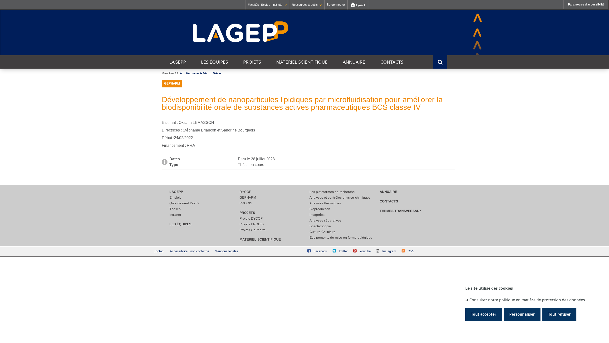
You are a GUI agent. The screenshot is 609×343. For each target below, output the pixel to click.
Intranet (175, 215)
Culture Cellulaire (322, 232)
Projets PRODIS (252, 224)
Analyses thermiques (325, 203)
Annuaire (354, 62)
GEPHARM (248, 197)
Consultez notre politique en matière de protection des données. (527, 300)
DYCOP (245, 192)
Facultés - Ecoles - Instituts (265, 4)
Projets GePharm (252, 230)
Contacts (391, 62)
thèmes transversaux (401, 211)
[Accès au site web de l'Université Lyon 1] (358, 5)
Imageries (316, 215)
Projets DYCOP (251, 218)
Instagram (389, 251)
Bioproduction (319, 209)
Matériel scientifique (302, 62)
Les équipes (214, 62)
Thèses (175, 209)
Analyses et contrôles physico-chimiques (339, 197)
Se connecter (336, 4)
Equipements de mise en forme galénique (340, 237)
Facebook (320, 251)
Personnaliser (522, 314)
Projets (252, 62)
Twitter (343, 251)
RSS (411, 251)
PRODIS (246, 203)
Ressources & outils (305, 4)
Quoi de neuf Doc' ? (184, 203)
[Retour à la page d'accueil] (240, 32)
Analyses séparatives (325, 220)
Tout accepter (483, 314)
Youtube (365, 251)
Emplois (175, 197)
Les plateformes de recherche (332, 192)
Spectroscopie (320, 226)
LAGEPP (177, 62)
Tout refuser (559, 314)
